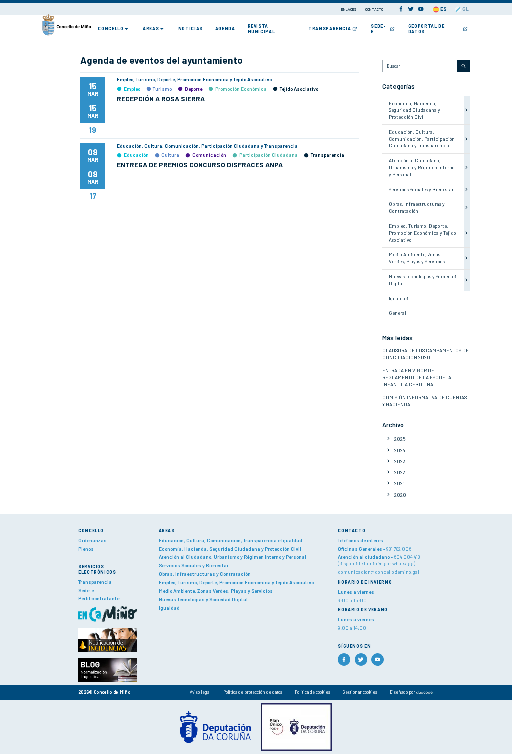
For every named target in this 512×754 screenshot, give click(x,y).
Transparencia (329, 28)
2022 (400, 472)
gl (465, 9)
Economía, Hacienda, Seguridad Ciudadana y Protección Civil (414, 110)
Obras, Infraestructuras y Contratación (417, 207)
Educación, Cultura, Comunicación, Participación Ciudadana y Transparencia (422, 139)
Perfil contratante (99, 598)
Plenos (86, 549)
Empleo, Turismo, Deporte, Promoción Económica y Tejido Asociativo (422, 233)
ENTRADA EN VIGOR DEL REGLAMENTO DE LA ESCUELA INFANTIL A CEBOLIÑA (417, 377)
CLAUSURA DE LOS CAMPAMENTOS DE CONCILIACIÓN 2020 (425, 353)
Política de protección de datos (253, 692)
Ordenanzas (92, 540)
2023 (400, 461)
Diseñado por (403, 692)
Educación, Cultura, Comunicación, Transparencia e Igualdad (230, 540)
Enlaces (350, 9)
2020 (400, 495)
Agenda (226, 28)
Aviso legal (200, 692)
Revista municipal (262, 28)
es (443, 9)
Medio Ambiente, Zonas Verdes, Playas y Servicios (417, 257)
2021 (399, 483)
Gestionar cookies (360, 692)
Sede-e (378, 28)
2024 (400, 450)
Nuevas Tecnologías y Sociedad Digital (203, 599)
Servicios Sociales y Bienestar (421, 189)
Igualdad (398, 298)
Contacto (375, 9)
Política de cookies (312, 692)
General (397, 313)
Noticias (190, 28)
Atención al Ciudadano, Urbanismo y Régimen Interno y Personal (422, 167)
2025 (400, 439)
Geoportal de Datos (426, 28)
